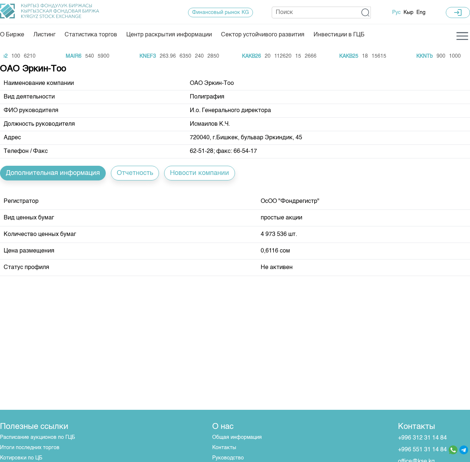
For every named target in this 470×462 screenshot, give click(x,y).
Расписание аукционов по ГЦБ (37, 437)
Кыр (408, 12)
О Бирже (12, 35)
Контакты (224, 447)
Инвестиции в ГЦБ (339, 35)
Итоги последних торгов (29, 447)
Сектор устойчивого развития (262, 35)
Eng (421, 12)
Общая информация (237, 437)
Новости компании (199, 173)
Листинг (44, 35)
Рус (396, 12)
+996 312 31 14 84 (422, 438)
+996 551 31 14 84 (422, 450)
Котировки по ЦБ (21, 458)
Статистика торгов (91, 35)
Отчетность (135, 173)
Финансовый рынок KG (220, 12)
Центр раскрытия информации (169, 35)
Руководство (228, 458)
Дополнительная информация (53, 173)
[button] (365, 12)
